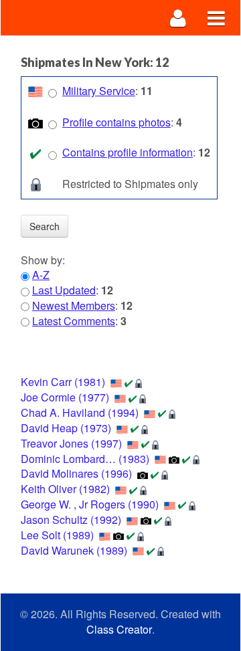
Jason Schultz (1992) (71, 519)
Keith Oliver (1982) (65, 488)
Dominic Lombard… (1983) (85, 458)
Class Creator (119, 629)
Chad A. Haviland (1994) (80, 412)
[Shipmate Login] (178, 17)
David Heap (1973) (66, 428)
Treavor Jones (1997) (71, 443)
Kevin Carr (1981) (63, 381)
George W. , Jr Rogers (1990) (90, 504)
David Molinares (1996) (76, 473)
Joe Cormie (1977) (65, 397)
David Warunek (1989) (74, 550)
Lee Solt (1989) (57, 535)
